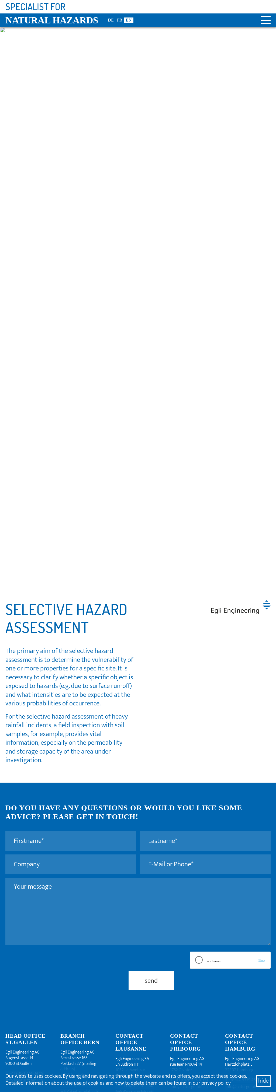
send (151, 980)
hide (263, 1081)
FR (119, 20)
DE (111, 20)
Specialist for (35, 7)
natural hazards (51, 20)
